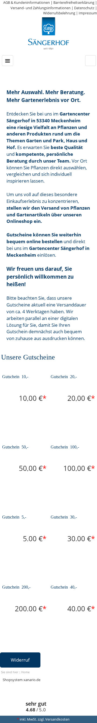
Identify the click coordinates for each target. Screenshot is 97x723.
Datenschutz (84, 7)
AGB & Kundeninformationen (26, 2)
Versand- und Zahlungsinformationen (41, 7)
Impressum (88, 13)
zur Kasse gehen (90, 60)
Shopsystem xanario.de (21, 679)
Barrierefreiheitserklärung (73, 2)
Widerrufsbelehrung (59, 13)
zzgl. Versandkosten (54, 719)
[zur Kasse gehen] (90, 59)
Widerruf (20, 660)
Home (25, 672)
